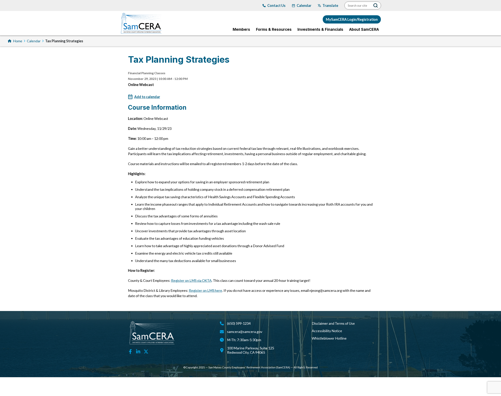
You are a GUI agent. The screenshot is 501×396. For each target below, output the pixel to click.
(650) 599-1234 (238, 323)
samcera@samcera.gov (244, 331)
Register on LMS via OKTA (191, 280)
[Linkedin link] (138, 351)
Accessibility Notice (327, 331)
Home (17, 41)
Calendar (34, 41)
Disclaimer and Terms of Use (333, 323)
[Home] (141, 23)
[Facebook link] (130, 351)
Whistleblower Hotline (329, 338)
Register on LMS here (205, 290)
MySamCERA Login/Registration (352, 19)
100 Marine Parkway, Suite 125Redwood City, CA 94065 (250, 350)
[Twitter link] (146, 351)
